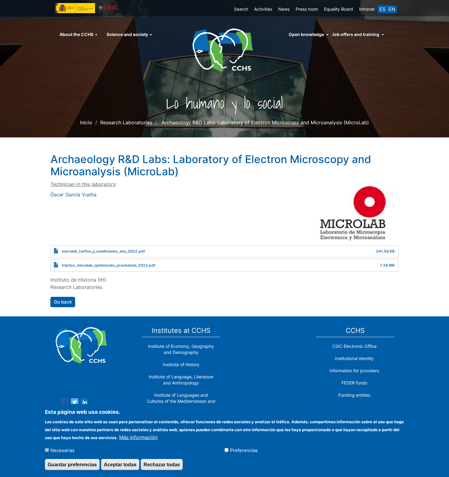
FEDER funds (354, 382)
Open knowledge (306, 34)
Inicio (86, 122)
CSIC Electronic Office (354, 346)
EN (392, 9)
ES (382, 9)
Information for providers (354, 370)
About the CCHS (77, 34)
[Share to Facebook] (64, 403)
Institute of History (181, 364)
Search (241, 9)
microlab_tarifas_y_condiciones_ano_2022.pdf (103, 251)
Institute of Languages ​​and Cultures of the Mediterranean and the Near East (181, 401)
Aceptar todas (120, 464)
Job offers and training (355, 34)
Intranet (367, 9)
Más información (138, 437)
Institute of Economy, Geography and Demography (181, 349)
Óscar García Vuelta (73, 194)
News (284, 9)
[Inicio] (224, 49)
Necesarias (62, 450)
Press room (307, 9)
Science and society (128, 34)
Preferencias (244, 450)
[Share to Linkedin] (85, 403)
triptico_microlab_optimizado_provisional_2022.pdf (108, 265)
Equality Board (338, 9)
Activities (263, 9)
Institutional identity (354, 358)
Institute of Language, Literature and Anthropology (181, 379)
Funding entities (354, 395)
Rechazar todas (162, 464)
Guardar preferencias (72, 464)
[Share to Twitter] (74, 403)
